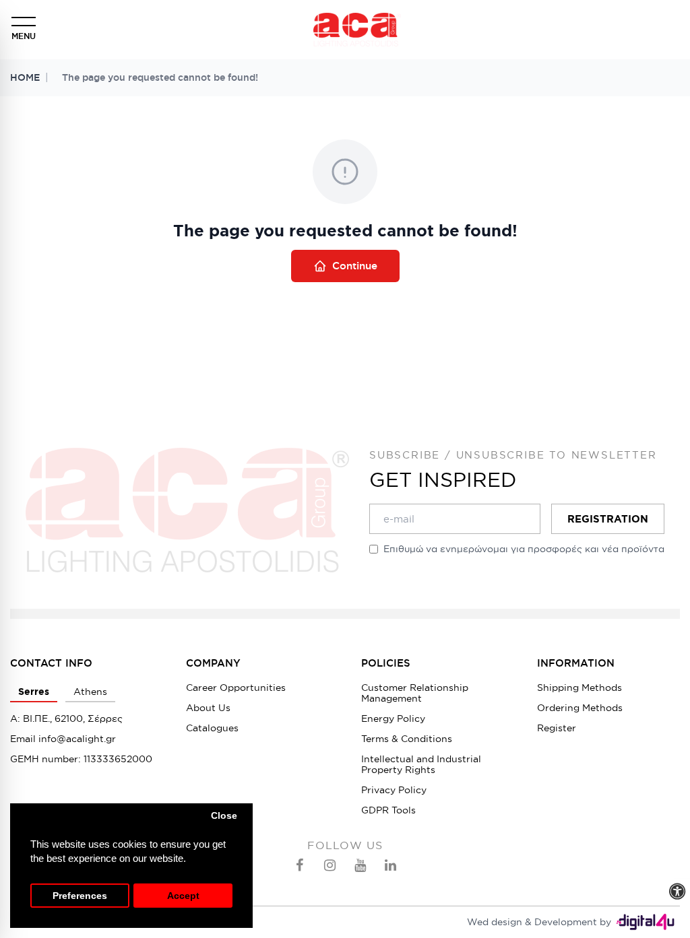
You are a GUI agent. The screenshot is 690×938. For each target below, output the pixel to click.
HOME (25, 77)
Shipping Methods (579, 687)
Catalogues (212, 728)
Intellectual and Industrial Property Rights (421, 764)
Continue (354, 265)
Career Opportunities (236, 687)
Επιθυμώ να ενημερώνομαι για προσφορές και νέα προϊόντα (523, 548)
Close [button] (224, 816)
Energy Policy (393, 718)
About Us (208, 707)
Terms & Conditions (406, 738)
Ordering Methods (580, 707)
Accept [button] (183, 896)
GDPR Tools (388, 810)
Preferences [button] (80, 896)
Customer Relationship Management (414, 693)
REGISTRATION (607, 519)
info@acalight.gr (77, 738)
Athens (90, 691)
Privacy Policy (394, 789)
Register (556, 728)
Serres (33, 691)
